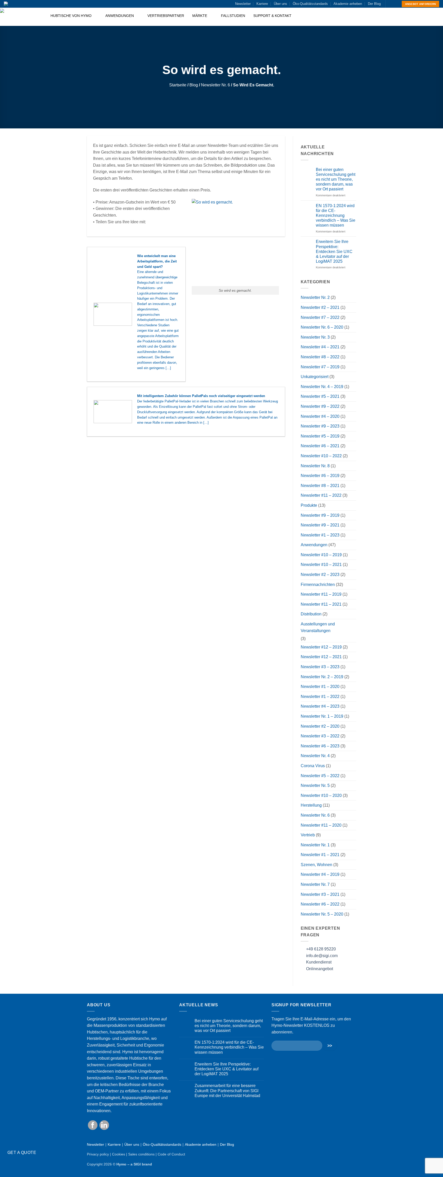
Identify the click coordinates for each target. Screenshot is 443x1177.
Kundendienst (318, 962)
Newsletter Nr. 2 (315, 297)
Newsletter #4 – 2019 (320, 874)
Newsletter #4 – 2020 (320, 416)
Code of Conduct (171, 1154)
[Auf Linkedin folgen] (395, 4)
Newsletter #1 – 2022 (320, 696)
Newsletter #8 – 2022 (320, 357)
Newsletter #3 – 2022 (320, 736)
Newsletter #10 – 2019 (321, 555)
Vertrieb (308, 835)
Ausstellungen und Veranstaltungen (318, 627)
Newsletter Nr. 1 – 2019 (322, 716)
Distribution (311, 614)
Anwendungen (120, 16)
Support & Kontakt (272, 16)
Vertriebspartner (165, 16)
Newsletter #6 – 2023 (320, 746)
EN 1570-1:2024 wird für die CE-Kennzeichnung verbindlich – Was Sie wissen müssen (335, 216)
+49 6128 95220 (321, 949)
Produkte (309, 505)
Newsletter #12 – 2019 (321, 647)
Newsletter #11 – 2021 (321, 604)
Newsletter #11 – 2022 (321, 495)
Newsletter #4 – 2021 (320, 347)
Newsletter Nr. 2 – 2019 (322, 677)
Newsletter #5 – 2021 (320, 396)
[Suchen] (437, 17)
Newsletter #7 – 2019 (320, 367)
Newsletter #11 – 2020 (321, 825)
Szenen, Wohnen (316, 865)
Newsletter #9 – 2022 (320, 406)
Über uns (280, 4)
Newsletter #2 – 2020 (320, 726)
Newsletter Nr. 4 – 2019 (322, 386)
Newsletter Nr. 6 (215, 85)
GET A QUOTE (21, 1152)
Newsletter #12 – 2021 (321, 657)
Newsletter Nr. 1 (315, 845)
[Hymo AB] (21, 17)
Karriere (262, 4)
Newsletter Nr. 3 (315, 337)
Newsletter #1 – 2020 (320, 686)
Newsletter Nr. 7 (315, 884)
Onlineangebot (319, 969)
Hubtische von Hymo (72, 16)
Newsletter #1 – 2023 (320, 535)
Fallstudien (233, 16)
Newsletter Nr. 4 (315, 756)
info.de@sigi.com (322, 955)
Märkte (200, 16)
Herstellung (311, 805)
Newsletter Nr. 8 (315, 466)
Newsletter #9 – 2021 (320, 525)
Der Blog (374, 4)
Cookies (118, 1154)
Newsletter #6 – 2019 (320, 475)
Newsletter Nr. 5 (315, 785)
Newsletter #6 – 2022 (320, 904)
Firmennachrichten (318, 584)
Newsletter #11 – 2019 (321, 594)
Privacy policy (98, 1154)
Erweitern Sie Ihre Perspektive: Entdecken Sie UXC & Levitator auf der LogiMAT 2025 (334, 251)
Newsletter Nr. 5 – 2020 (322, 914)
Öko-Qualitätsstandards (310, 4)
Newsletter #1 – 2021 (320, 855)
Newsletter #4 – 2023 (320, 706)
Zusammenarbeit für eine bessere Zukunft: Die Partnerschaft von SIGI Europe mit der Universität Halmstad (227, 1090)
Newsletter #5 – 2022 (320, 776)
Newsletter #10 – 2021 (321, 564)
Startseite (177, 85)
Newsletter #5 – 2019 (320, 436)
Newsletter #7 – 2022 (320, 317)
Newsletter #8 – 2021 (320, 485)
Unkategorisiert (314, 376)
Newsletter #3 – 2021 (320, 894)
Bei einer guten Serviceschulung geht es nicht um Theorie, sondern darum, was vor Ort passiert (335, 179)
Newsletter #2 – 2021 (320, 307)
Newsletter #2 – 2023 (320, 574)
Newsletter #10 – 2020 (321, 795)
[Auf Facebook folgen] (390, 4)
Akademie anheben (348, 4)
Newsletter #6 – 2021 (320, 446)
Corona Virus (313, 766)
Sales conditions (141, 1154)
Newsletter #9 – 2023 (320, 426)
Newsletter (243, 4)
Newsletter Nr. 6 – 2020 (322, 327)
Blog (193, 85)
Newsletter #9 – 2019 (320, 515)
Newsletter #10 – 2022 (321, 456)
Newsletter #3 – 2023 (320, 667)
